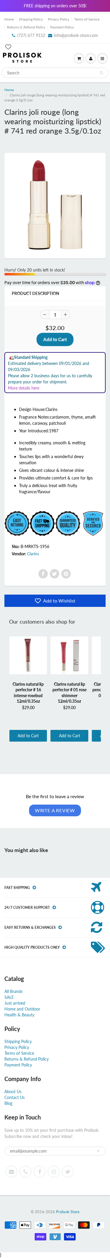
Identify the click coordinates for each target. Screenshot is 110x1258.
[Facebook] (43, 573)
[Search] (101, 73)
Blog (8, 1103)
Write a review (55, 810)
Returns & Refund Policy (26, 27)
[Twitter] (54, 573)
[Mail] (11, 1171)
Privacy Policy (58, 19)
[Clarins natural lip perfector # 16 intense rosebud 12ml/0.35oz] (28, 655)
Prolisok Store (67, 1211)
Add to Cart (28, 735)
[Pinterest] (66, 573)
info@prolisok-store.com (76, 35)
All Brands (13, 991)
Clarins (33, 553)
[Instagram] (54, 1171)
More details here (23, 387)
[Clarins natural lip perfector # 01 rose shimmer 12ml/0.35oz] (69, 655)
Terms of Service (86, 19)
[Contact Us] (25, 1171)
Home (9, 19)
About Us (12, 1091)
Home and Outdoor (22, 1008)
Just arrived (14, 1003)
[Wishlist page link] (8, 47)
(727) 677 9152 (31, 35)
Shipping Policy (31, 19)
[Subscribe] (98, 1150)
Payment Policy (62, 27)
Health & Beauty (19, 1014)
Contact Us (14, 1097)
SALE (9, 997)
